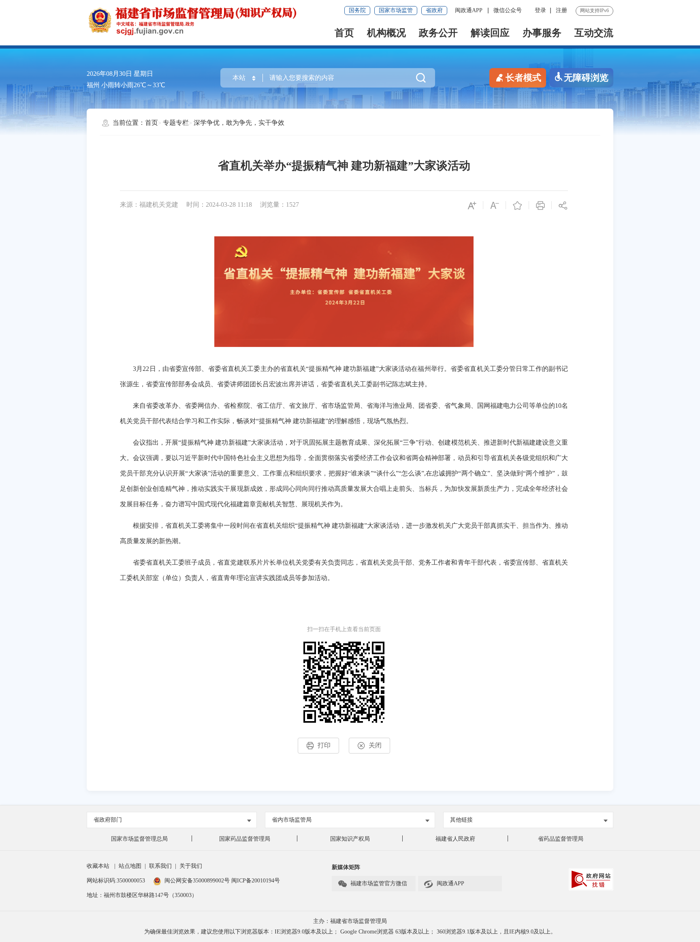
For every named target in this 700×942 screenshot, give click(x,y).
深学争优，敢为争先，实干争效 (239, 122)
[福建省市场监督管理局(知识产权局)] (218, 20)
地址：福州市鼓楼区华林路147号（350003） (142, 895)
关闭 (375, 745)
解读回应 (490, 33)
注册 (561, 10)
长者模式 (523, 78)
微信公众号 (507, 10)
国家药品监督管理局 (244, 839)
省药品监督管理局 (560, 839)
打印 (324, 745)
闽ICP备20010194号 (255, 881)
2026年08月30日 (109, 73)
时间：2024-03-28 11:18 (219, 204)
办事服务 (542, 33)
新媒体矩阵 (346, 867)
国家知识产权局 (350, 839)
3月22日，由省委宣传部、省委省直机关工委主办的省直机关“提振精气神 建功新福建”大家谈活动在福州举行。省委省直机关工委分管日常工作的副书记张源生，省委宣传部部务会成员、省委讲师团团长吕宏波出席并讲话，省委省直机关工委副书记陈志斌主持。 (344, 376)
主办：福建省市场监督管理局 (350, 921)
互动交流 (593, 33)
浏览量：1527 (279, 204)
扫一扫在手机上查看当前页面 (344, 629)
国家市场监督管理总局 (139, 839)
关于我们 (190, 866)
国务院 (357, 10)
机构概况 (386, 33)
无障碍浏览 (586, 78)
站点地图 (130, 866)
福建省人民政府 (455, 839)
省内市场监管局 (292, 820)
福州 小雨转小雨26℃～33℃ (126, 84)
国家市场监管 (396, 10)
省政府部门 (108, 820)
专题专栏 (176, 122)
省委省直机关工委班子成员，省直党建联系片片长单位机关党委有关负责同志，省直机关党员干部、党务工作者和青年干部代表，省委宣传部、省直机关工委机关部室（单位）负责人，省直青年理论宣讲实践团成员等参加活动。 (344, 570)
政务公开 (438, 33)
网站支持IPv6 (594, 10)
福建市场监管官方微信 (378, 883)
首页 (344, 33)
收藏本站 (98, 866)
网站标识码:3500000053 (116, 881)
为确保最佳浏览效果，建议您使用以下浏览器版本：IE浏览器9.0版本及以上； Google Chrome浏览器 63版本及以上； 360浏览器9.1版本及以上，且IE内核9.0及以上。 (350, 932)
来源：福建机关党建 (149, 204)
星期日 (143, 73)
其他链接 (461, 820)
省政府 (434, 10)
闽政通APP (469, 10)
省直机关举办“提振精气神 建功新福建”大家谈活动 (344, 165)
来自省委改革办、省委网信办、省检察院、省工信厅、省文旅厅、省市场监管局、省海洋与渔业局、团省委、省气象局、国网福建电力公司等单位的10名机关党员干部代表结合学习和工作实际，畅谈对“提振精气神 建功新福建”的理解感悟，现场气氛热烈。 (344, 413)
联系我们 (160, 866)
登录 (540, 10)
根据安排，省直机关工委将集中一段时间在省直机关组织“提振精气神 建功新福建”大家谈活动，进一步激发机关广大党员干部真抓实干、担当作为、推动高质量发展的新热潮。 (344, 533)
